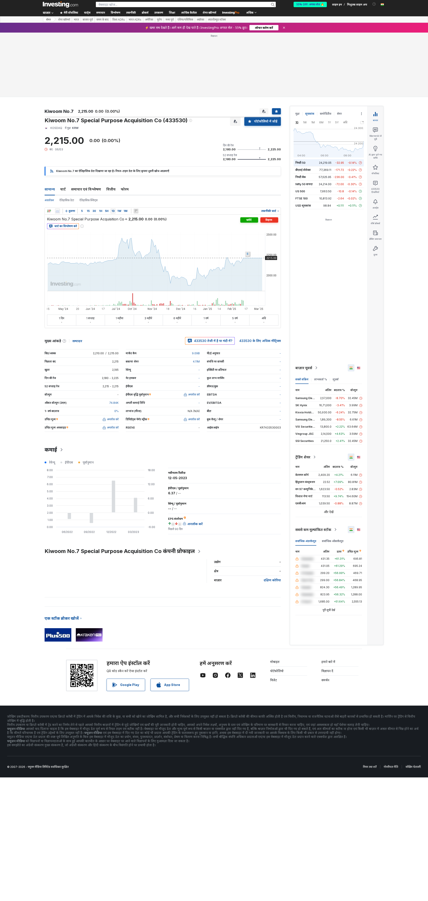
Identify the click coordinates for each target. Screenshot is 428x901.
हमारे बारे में (328, 662)
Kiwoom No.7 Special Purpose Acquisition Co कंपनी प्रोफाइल (120, 551)
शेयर (48, 19)
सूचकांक (309, 113)
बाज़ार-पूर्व (88, 19)
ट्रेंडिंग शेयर (302, 457)
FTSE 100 (301, 198)
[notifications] (374, 4)
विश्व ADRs (118, 19)
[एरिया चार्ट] (57, 211)
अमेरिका (149, 19)
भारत (76, 19)
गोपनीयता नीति (391, 766)
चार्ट (63, 189)
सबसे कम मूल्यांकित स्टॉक (313, 529)
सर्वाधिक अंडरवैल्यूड (305, 541)
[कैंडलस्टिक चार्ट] (49, 211)
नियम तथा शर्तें (370, 766)
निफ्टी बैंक (300, 177)
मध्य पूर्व (170, 19)
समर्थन (325, 680)
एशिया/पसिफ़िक (185, 19)
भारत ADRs (135, 19)
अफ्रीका (200, 19)
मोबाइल (275, 662)
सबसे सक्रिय (302, 379)
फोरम (125, 189)
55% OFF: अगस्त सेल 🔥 (310, 4)
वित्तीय (110, 189)
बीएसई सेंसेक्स (303, 170)
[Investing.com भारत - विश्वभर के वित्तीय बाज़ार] (60, 4)
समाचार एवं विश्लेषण (86, 189)
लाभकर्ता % (320, 379)
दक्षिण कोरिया (272, 580)
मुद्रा (297, 113)
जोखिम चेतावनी (413, 766)
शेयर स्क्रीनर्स (209, 12)
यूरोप (159, 19)
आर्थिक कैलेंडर (189, 12)
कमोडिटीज (325, 113)
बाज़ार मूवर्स (303, 368)
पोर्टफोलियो (277, 671)
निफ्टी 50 (300, 162)
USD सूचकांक (303, 205)
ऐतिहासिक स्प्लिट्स (88, 200)
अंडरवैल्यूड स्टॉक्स (217, 19)
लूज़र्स (336, 379)
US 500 (300, 191)
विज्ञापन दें (327, 671)
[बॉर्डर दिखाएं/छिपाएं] (136, 211)
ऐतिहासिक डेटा (66, 200)
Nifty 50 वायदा (304, 184)
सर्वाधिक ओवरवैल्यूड (333, 541)
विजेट (273, 680)
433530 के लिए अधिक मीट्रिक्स (260, 341)
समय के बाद (103, 19)
